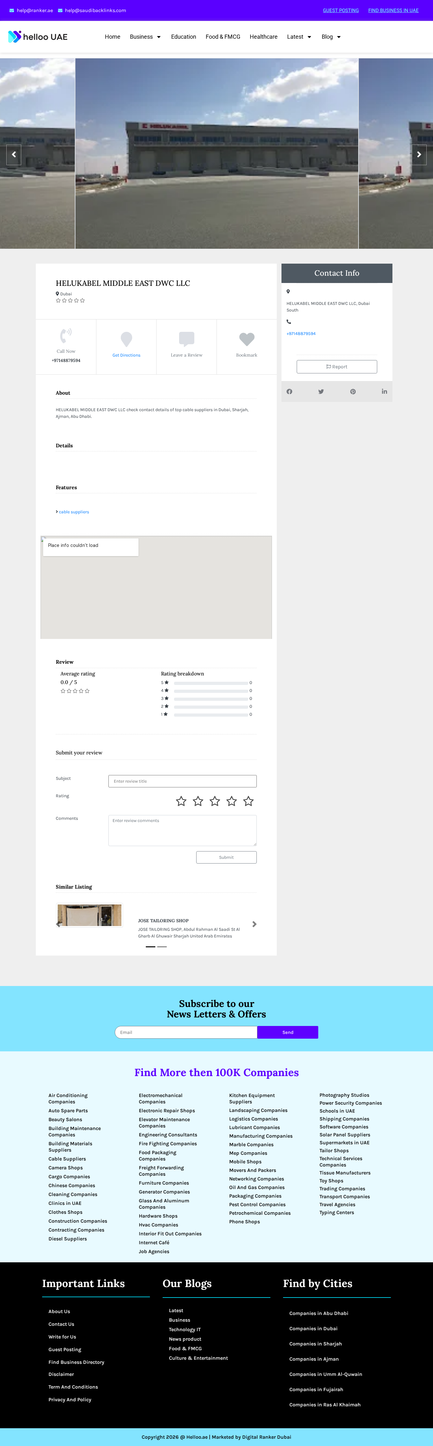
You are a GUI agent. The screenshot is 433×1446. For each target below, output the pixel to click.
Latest (295, 36)
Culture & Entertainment (198, 1358)
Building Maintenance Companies (74, 1131)
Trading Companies (342, 1189)
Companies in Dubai (313, 1328)
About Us (59, 1311)
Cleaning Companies (72, 1194)
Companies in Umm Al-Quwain (325, 1374)
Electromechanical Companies (161, 1098)
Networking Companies (256, 1179)
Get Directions (126, 355)
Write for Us (62, 1337)
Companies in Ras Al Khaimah (325, 1405)
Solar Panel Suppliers (345, 1135)
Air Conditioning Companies (67, 1098)
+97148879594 (301, 333)
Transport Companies (345, 1196)
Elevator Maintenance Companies (164, 1122)
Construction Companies (77, 1221)
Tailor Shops (334, 1150)
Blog (327, 36)
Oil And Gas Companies (257, 1187)
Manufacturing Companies (261, 1136)
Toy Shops (331, 1181)
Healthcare (264, 36)
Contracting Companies (76, 1230)
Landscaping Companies (258, 1110)
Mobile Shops (245, 1162)
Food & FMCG (223, 36)
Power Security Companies (351, 1103)
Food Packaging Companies (157, 1155)
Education (183, 36)
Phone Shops (244, 1222)
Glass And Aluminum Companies (164, 1204)
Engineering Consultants (168, 1135)
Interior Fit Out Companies (170, 1234)
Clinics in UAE (64, 1203)
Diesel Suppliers (67, 1239)
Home (112, 36)
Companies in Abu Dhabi (318, 1313)
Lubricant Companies (254, 1127)
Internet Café (154, 1242)
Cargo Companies (69, 1176)
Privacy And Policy (69, 1400)
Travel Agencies (337, 1204)
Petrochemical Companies (260, 1213)
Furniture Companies (164, 1183)
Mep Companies (248, 1153)
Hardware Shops (158, 1216)
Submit (226, 857)
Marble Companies (251, 1144)
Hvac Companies (158, 1225)
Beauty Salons (65, 1119)
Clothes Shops (65, 1212)
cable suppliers (74, 512)
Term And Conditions (73, 1387)
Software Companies (344, 1127)
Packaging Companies (255, 1196)
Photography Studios (344, 1095)
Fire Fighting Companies (168, 1143)
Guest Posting (341, 10)
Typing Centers (337, 1212)
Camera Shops (65, 1168)
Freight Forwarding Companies (161, 1171)
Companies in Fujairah (316, 1389)
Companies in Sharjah (315, 1344)
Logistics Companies (253, 1119)
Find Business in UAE (393, 10)
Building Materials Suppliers (70, 1146)
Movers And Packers (252, 1170)
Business (141, 36)
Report (339, 367)
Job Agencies (154, 1251)
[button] (58, 924)
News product (185, 1339)
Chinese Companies (71, 1185)
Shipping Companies (344, 1119)
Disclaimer (61, 1374)
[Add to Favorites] (247, 344)
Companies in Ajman (314, 1359)
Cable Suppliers (67, 1159)
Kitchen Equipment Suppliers (252, 1098)
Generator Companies (164, 1192)
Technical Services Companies (341, 1161)
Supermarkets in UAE (345, 1143)
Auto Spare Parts (68, 1111)
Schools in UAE (337, 1111)
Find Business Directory (76, 1362)
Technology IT (185, 1329)
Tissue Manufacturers (345, 1173)
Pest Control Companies (257, 1204)
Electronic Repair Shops (167, 1111)
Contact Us (61, 1324)
